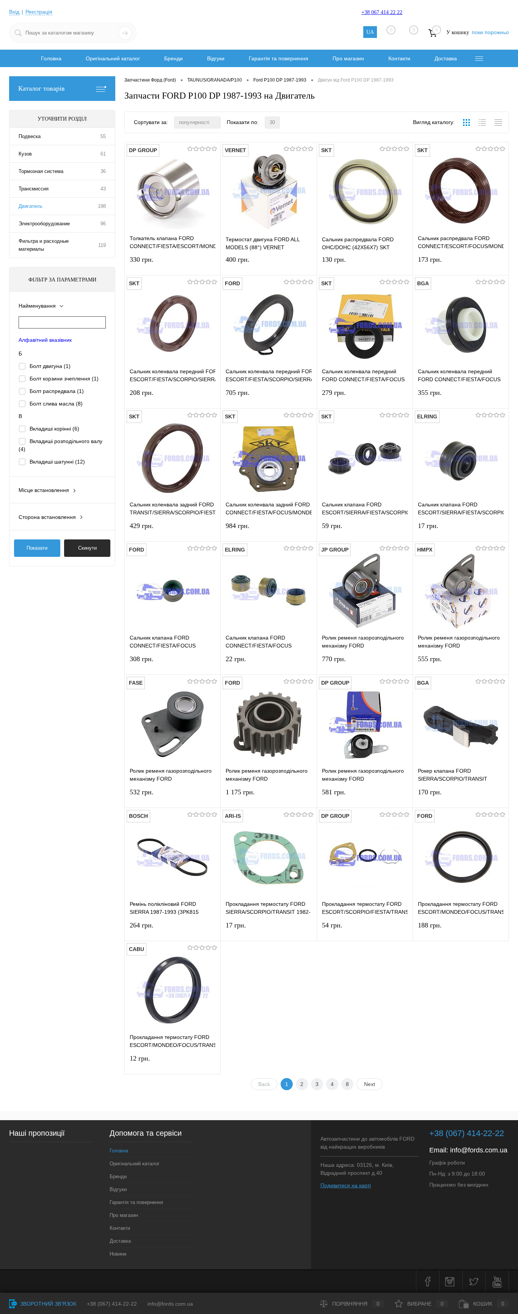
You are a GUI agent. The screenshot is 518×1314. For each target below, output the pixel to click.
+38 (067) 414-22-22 (466, 1133)
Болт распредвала (57, 391)
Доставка (446, 58)
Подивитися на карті (345, 1185)
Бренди (173, 58)
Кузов (25, 154)
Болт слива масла (56, 404)
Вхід (14, 12)
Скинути (87, 548)
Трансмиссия (34, 189)
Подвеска (30, 136)
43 (103, 189)
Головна (51, 58)
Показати (37, 548)
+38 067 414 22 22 (381, 12)
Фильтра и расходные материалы (44, 245)
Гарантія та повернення (278, 58)
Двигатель (30, 206)
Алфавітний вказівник (45, 340)
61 (103, 154)
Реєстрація (38, 12)
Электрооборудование (44, 223)
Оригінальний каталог (113, 58)
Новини (118, 1254)
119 (102, 245)
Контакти (399, 58)
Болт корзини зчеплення (64, 379)
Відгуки (215, 58)
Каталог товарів (41, 88)
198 (102, 206)
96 (103, 223)
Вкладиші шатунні (57, 462)
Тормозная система (41, 171)
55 (103, 136)
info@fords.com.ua (478, 1150)
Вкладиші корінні (54, 429)
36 (103, 171)
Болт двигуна (50, 366)
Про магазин (348, 58)
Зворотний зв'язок (47, 1304)
